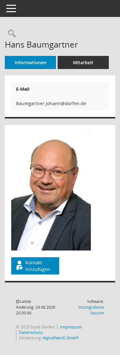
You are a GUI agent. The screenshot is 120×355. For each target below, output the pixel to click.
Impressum (71, 327)
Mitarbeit (83, 62)
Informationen (30, 62)
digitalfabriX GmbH (61, 338)
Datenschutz (31, 332)
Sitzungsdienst (91, 310)
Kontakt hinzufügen (38, 265)
